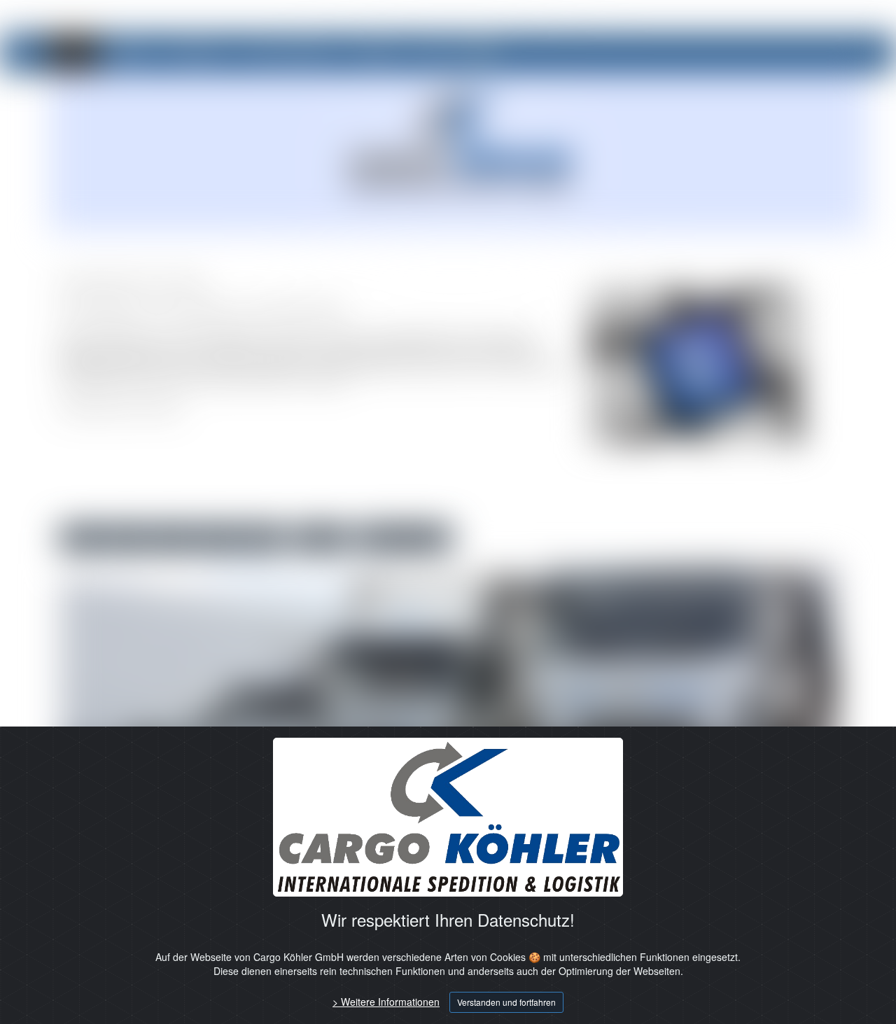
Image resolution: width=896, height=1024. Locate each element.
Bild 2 (126, 538)
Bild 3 (172, 538)
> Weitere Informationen (386, 1002)
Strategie (127, 52)
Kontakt (437, 52)
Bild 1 (81, 538)
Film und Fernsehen (289, 52)
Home (72, 52)
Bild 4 (217, 538)
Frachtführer (195, 52)
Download (377, 52)
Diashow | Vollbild (404, 538)
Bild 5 (263, 538)
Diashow (321, 538)
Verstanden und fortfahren (506, 1002)
